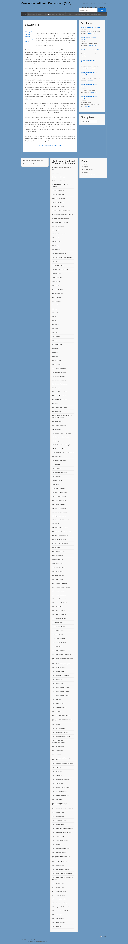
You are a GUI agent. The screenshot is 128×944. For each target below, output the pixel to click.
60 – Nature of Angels (57, 421)
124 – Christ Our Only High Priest (60, 675)
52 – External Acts (56, 388)
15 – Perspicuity (56, 242)
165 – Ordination (56, 844)
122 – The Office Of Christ (58, 667)
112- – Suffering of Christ (58, 626)
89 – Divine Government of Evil (60, 535)
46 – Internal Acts (56, 364)
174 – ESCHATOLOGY (58, 883)
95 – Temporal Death (57, 559)
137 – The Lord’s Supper (58, 728)
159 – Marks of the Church (59, 820)
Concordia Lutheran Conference (32, 939)
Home (24, 14)
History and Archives (51, 14)
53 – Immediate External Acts (59, 392)
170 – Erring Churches (58, 865)
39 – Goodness (56, 336)
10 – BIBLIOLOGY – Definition (60, 222)
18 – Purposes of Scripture (59, 253)
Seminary (69, 14)
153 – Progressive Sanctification (60, 795)
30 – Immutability (56, 301)
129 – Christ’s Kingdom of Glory (60, 695)
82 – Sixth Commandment (59, 508)
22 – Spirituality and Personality (60, 269)
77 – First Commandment (58, 488)
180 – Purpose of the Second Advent (61, 907)
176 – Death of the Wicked (59, 891)
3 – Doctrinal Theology (58, 194)
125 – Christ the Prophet (58, 679)
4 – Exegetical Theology (58, 198)
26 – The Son (55, 285)
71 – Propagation (56, 464)
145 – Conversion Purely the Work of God (62, 763)
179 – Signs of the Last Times (59, 903)
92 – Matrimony (56, 547)
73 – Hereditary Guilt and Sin (59, 472)
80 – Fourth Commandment (59, 500)
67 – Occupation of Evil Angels (60, 449)
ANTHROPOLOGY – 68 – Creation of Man (63, 453)
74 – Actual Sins (56, 476)
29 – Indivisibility (56, 297)
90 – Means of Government (59, 539)
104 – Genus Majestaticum (59, 595)
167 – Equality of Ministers (59, 852)
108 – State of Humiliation (58, 610)
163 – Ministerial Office (58, 836)
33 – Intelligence (56, 313)
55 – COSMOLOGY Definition (59, 400)
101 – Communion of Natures (59, 583)
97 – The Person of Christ (58, 567)
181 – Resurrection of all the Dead (61, 911)
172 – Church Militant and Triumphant (62, 873)
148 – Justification (57, 775)
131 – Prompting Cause (58, 703)
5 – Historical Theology (58, 202)
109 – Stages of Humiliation (59, 614)
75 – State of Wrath (57, 480)
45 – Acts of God (56, 360)
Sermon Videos (101, 3)
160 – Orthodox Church (58, 824)
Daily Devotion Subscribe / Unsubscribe (50, 145)
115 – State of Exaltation (58, 638)
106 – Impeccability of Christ (59, 603)
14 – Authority (55, 238)
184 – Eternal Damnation (58, 922)
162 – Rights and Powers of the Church (62, 832)
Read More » (91, 33)
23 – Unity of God (56, 273)
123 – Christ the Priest (58, 671)
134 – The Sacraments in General (61, 715)
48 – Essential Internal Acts (59, 372)
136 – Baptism (56, 724)
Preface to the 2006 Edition (59, 181)
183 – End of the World (58, 918)
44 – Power (55, 356)
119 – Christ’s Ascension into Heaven (61, 654)
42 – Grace (55, 348)
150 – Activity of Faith (57, 783)
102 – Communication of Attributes (61, 587)
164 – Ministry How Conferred (60, 840)
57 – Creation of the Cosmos (59, 407)
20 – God (54, 261)
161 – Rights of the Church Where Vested (62, 828)
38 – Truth (55, 332)
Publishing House (79, 14)
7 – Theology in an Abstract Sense (61, 210)
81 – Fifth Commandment (58, 504)
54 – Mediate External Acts (59, 396)
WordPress (46, 941)
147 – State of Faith (57, 771)
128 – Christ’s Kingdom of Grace (60, 691)
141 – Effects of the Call (58, 746)
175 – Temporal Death (58, 887)
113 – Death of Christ (57, 630)
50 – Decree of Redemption (59, 380)
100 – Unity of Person (57, 579)
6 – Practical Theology (58, 206)
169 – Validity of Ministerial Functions (61, 861)
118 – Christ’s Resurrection (59, 650)
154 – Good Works (57, 799)
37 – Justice (55, 328)
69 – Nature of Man (57, 456)
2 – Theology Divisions (58, 190)
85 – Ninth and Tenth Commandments (62, 520)
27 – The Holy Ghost (57, 289)
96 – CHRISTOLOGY (57, 563)
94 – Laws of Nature (57, 555)
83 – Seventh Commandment (59, 512)
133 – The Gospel (56, 711)
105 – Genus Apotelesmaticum (60, 599)
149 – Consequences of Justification (61, 779)
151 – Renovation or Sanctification (61, 787)
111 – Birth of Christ (57, 622)
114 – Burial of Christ (57, 634)
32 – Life (54, 309)
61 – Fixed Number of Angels (59, 425)
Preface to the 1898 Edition (59, 177)
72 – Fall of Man (56, 468)
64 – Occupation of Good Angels (60, 437)
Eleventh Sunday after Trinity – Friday (91, 49)
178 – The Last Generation (59, 899)
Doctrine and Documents (35, 14)
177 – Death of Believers (58, 895)
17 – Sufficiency (56, 249)
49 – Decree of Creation (58, 376)
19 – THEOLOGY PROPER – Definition (62, 257)
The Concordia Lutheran (94, 14)
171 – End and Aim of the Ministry (60, 869)
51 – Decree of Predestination (60, 384)
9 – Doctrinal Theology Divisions (60, 218)
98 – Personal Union (57, 571)
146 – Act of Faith (56, 767)
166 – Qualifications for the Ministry (61, 848)
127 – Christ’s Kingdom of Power (60, 687)
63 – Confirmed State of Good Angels (61, 433)
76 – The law (55, 484)
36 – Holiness (55, 324)
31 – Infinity (55, 305)
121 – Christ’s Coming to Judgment (61, 663)
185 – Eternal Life (56, 926)
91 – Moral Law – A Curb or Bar (60, 543)
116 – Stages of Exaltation (59, 642)
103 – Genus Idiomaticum (58, 591)
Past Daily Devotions (88, 3)
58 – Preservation (56, 411)
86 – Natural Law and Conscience (61, 524)
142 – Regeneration (57, 750)
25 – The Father (56, 281)
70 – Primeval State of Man (59, 460)
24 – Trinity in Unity (57, 277)
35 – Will (54, 321)
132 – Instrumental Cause (58, 707)
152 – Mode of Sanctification (59, 791)
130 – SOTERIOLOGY (58, 699)
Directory (61, 14)
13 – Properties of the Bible (59, 234)
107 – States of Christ (57, 607)
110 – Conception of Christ (59, 618)
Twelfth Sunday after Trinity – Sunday (90, 27)
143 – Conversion (56, 754)
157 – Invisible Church (58, 812)
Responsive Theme (32, 941)
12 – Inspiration (56, 230)
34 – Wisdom (55, 317)
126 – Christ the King (57, 683)
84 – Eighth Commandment (59, 516)
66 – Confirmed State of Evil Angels (61, 445)
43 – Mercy (55, 352)
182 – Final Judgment (57, 915)
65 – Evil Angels (56, 441)
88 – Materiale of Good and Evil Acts (61, 531)
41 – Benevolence (57, 344)
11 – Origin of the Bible (58, 226)
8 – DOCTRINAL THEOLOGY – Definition (62, 214)
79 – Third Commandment (59, 496)
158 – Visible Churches (58, 816)
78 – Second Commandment (59, 492)
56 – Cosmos (55, 403)
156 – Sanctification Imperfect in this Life (62, 808)
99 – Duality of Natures (58, 575)
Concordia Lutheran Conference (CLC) (46, 3)
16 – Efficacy (55, 246)
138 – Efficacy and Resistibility (60, 732)
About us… (86, 164)
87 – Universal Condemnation (60, 528)
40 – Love (54, 340)
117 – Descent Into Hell (58, 646)
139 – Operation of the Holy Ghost (61, 736)
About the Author (56, 173)
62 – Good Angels (56, 429)
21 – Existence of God (58, 265)
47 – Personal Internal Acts (59, 368)
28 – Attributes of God (57, 293)
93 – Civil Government (58, 551)
